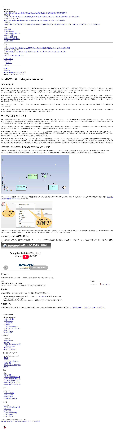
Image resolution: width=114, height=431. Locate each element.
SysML (10, 20)
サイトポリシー (9, 416)
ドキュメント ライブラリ (12, 328)
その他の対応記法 (59, 20)
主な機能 (7, 15)
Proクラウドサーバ (87, 24)
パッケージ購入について (12, 380)
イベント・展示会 (17, 55)
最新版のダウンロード (11, 51)
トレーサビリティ (17, 17)
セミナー (37, 51)
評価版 (59, 13)
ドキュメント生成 (53, 17)
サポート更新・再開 (63, 48)
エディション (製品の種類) (20, 13)
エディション (43, 296)
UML (5, 20)
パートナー (7, 55)
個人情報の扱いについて (12, 382)
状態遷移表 (20, 20)
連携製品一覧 (8, 340)
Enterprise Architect (8, 314)
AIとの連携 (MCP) (29, 17)
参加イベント (8, 411)
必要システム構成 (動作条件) (38, 13)
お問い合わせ (8, 59)
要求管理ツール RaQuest (24, 24)
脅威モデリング (48, 20)
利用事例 (64, 13)
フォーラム (7, 61)
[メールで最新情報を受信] (5, 426)
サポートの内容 (9, 48)
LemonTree (7, 348)
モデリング (7, 17)
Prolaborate (96, 24)
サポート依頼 (19, 48)
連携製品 (6, 335)
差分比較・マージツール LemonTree (69, 24)
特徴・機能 (7, 13)
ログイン (9, 63)
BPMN (14, 20)
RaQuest (6, 342)
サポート (7, 44)
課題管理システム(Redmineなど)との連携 (45, 24)
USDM (40, 20)
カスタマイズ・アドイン (67, 17)
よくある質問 (28, 48)
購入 (5, 27)
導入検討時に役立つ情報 (12, 407)
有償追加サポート (50, 48)
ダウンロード (105, 284)
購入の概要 (7, 375)
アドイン (43, 51)
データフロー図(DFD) (31, 20)
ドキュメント (23, 51)
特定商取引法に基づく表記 (12, 384)
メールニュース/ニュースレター (56, 51)
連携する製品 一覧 (10, 24)
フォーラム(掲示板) (38, 48)
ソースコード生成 (41, 17)
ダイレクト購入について (12, 377)
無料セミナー (8, 396)
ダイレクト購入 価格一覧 (12, 379)
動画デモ (30, 51)
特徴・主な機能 (9, 319)
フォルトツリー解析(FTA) (12, 365)
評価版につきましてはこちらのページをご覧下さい (89, 307)
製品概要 (7, 9)
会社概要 (37, 421)
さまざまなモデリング (10, 353)
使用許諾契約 (52, 13)
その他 (77, 17)
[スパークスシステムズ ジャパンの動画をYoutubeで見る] (5, 428)
